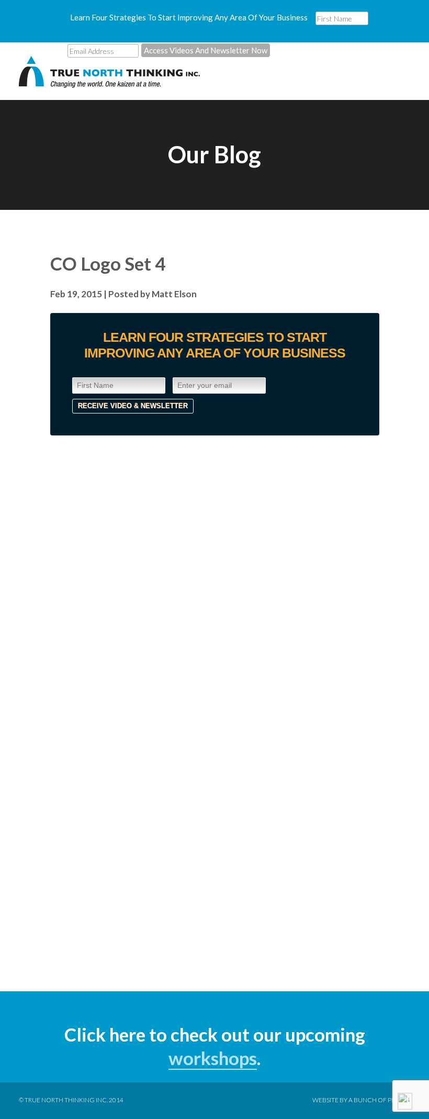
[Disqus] (214, 566)
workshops (212, 1058)
